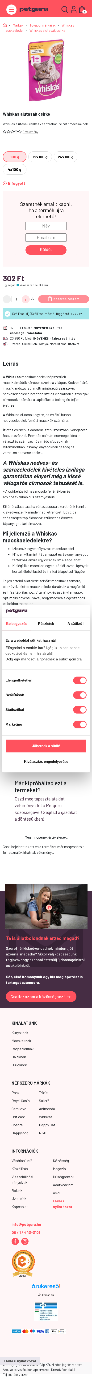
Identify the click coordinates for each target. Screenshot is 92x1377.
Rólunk (17, 1190)
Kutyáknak (20, 1032)
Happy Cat (47, 1125)
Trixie (43, 1092)
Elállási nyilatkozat (20, 1361)
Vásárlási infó (22, 1160)
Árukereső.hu (46, 1295)
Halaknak (19, 1056)
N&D (42, 1133)
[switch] (80, 695)
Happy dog (20, 1133)
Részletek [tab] (46, 624)
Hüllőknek (19, 1065)
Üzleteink (19, 1198)
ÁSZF (57, 1193)
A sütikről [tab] (75, 624)
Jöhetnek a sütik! (46, 746)
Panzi (16, 1092)
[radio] (14, 156)
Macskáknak (21, 1040)
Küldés (46, 249)
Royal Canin (21, 1100)
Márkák (18, 25)
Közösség (61, 1160)
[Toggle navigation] (11, 10)
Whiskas (46, 1116)
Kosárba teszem (66, 299)
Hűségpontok (64, 1176)
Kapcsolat (20, 1206)
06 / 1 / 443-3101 (26, 1232)
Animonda (47, 1108)
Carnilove (19, 1108)
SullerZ (44, 1100)
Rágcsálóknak (23, 1048)
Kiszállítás (20, 1168)
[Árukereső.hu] (46, 1288)
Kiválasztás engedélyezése (46, 761)
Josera (17, 1125)
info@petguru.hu (26, 1224)
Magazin (59, 1168)
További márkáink (42, 25)
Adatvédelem (63, 1184)
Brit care (18, 1116)
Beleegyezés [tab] (16, 624)
